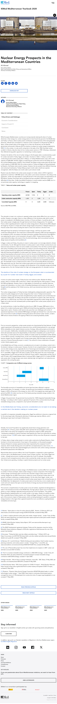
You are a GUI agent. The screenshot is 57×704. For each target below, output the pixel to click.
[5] (54, 299)
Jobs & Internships (28, 680)
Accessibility (45, 695)
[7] (28, 340)
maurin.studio (53, 699)
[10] (13, 435)
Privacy (55, 695)
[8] (11, 393)
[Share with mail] (16, 83)
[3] (25, 240)
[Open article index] (54, 15)
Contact (3, 666)
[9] (8, 429)
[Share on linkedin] (12, 83)
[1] (4, 148)
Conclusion (5, 127)
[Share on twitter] (2, 83)
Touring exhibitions (6, 662)
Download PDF (14, 90)
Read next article (29, 593)
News (2, 657)
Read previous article (28, 587)
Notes (3, 131)
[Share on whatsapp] (9, 83)
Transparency (4, 664)
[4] (5, 287)
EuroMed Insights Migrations (9, 641)
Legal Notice (50, 695)
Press (2, 660)
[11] (52, 445)
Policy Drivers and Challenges (11, 117)
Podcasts (3, 659)
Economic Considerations (9, 120)
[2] (7, 180)
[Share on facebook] (5, 83)
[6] (16, 313)
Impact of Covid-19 (8, 124)
